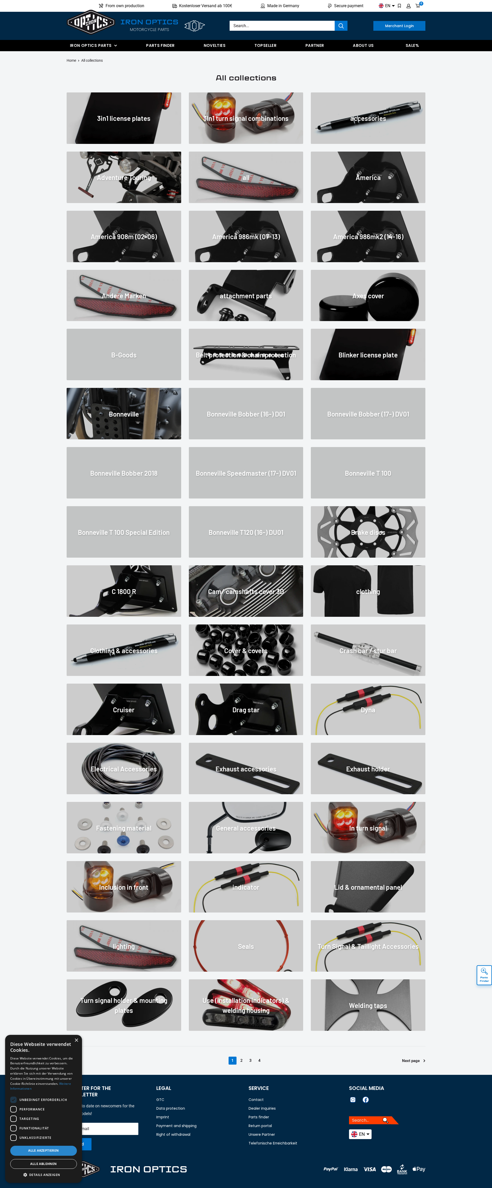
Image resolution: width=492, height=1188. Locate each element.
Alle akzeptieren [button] (43, 1150)
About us (363, 45)
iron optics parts (90, 45)
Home (71, 60)
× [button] (76, 1040)
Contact (256, 1099)
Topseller (265, 45)
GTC (160, 1099)
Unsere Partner (262, 1134)
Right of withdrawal (173, 1134)
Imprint (162, 1117)
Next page (411, 1060)
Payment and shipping (176, 1125)
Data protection (170, 1108)
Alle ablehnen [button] (43, 1164)
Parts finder (160, 45)
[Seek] (341, 26)
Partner (314, 45)
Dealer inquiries (262, 1108)
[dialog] (43, 1109)
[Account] (408, 6)
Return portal (260, 1125)
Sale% (412, 45)
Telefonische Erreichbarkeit (273, 1143)
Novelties (214, 45)
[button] (43, 1175)
